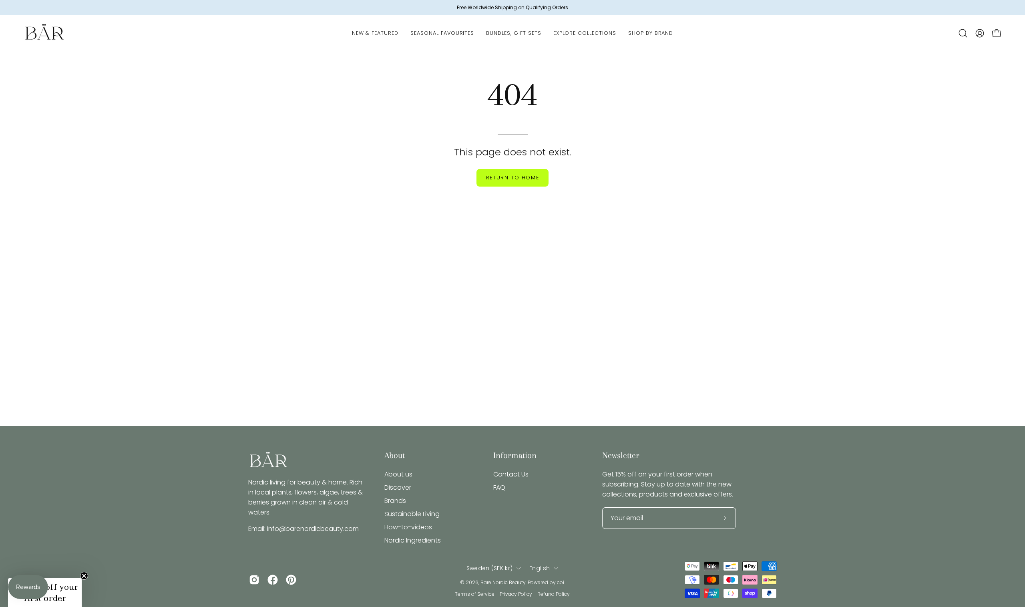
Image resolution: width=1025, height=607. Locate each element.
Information (515, 455)
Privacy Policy (516, 594)
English (539, 568)
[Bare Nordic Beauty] (44, 33)
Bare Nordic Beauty (503, 582)
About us (398, 474)
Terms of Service (474, 594)
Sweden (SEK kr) (489, 568)
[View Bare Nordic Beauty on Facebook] (273, 580)
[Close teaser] (84, 576)
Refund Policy (553, 594)
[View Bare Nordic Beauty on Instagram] (254, 580)
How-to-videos (408, 527)
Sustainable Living (412, 514)
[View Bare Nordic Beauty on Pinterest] (291, 580)
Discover (397, 487)
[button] (963, 33)
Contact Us (511, 474)
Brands (395, 500)
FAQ (499, 487)
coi (560, 582)
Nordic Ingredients (412, 540)
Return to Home (512, 177)
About (394, 455)
